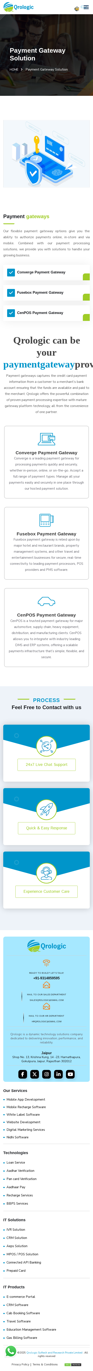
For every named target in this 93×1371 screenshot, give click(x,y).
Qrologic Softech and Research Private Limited (54, 1352)
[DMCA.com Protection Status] (71, 1364)
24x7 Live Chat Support (46, 765)
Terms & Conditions (45, 1365)
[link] (47, 991)
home (14, 70)
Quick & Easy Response (46, 828)
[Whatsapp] (10, 1351)
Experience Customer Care (46, 892)
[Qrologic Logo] (18, 7)
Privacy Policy (20, 1365)
